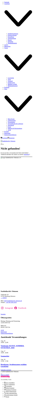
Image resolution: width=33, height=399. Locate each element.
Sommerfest (5, 356)
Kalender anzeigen (6, 370)
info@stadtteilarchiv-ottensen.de (13, 301)
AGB (2, 330)
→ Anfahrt (4, 298)
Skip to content (5, 375)
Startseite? (26, 154)
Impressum (4, 332)
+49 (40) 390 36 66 (11, 302)
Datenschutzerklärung (7, 333)
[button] (5, 376)
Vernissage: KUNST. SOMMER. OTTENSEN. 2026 (12, 347)
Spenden (3, 314)
